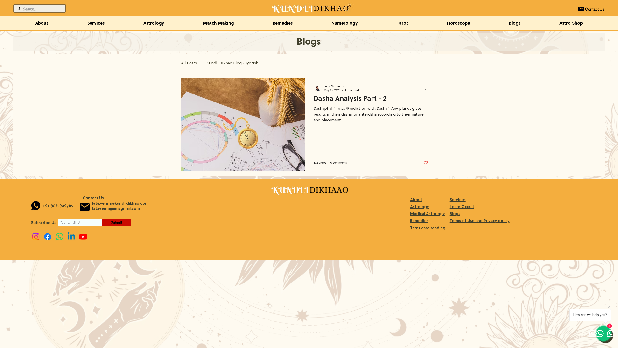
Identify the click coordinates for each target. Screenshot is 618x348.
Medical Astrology (427, 214)
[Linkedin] (71, 236)
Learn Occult (462, 207)
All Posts (189, 63)
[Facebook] (47, 236)
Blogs (455, 214)
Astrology (419, 207)
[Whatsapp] (59, 236)
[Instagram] (36, 236)
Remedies (419, 221)
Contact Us (93, 198)
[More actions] (427, 88)
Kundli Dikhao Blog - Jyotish (232, 63)
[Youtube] (83, 236)
